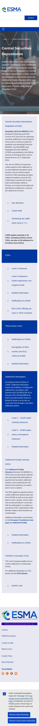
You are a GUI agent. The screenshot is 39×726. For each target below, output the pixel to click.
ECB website (22, 573)
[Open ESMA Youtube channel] (16, 673)
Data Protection (8, 662)
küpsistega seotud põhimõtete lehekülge (21, 698)
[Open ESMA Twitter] (3, 673)
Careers (5, 630)
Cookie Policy (7, 656)
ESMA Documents (9, 636)
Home (5, 39)
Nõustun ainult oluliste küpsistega (22, 721)
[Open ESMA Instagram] (7, 673)
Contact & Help (7, 643)
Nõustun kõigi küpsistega (19, 715)
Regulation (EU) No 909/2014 (17, 131)
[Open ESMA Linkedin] (11, 673)
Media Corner (7, 649)
